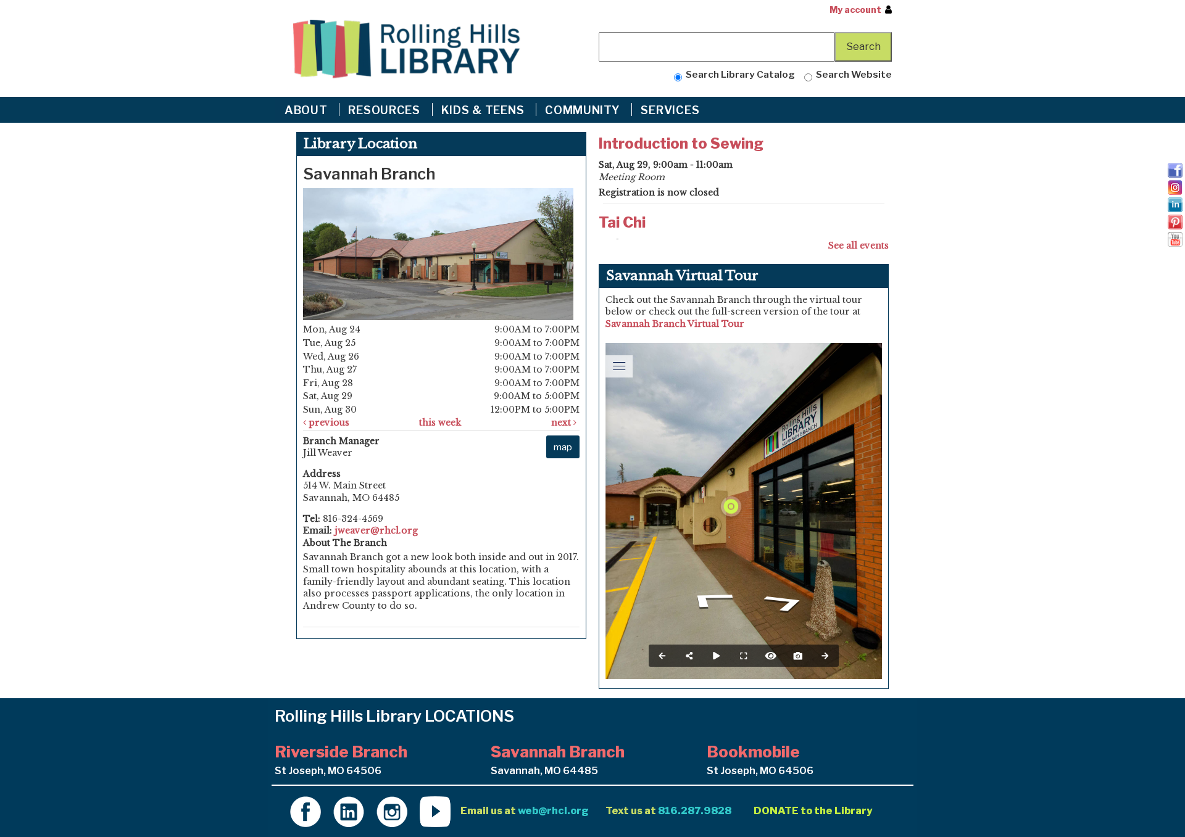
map (563, 447)
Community (584, 110)
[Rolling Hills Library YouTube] (435, 810)
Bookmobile (753, 751)
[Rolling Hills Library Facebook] (305, 810)
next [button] (562, 422)
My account (855, 9)
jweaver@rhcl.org (376, 530)
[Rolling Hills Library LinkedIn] (348, 810)
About (307, 110)
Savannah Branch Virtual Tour (674, 323)
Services (671, 110)
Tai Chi (622, 222)
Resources (385, 110)
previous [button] (327, 422)
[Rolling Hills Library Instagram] (392, 810)
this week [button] (440, 422)
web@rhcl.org (553, 810)
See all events (858, 245)
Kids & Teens (484, 110)
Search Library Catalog (738, 74)
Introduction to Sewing (681, 143)
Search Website (852, 74)
